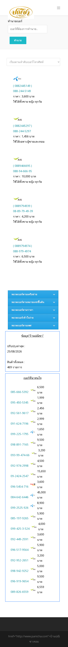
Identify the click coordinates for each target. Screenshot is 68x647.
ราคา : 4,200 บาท (24, 216)
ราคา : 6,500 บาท (24, 256)
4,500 (41, 461)
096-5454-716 (19, 486)
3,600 (41, 482)
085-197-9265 (19, 518)
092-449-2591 (19, 539)
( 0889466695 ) (22, 166)
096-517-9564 (19, 550)
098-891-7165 (19, 444)
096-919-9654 (19, 581)
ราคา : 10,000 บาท (24, 176)
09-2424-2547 (19, 476)
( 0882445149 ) (22, 86)
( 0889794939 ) (22, 206)
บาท (41, 389)
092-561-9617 (19, 413)
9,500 (41, 440)
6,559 (41, 587)
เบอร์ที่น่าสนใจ (32, 378)
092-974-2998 (19, 466)
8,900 (41, 503)
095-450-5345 (19, 402)
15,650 (41, 471)
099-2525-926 (19, 508)
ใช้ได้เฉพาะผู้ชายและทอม (29, 141)
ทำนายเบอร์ (15, 21)
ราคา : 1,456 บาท (24, 136)
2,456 (41, 408)
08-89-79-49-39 (23, 211)
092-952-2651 (19, 560)
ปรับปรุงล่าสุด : (16, 346)
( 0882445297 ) (22, 126)
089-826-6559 (19, 592)
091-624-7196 (19, 424)
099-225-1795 (19, 434)
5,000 (41, 566)
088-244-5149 (22, 91)
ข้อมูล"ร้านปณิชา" (32, 336)
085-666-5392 (19, 392)
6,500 (41, 387)
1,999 (41, 398)
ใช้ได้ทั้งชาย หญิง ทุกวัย (27, 101)
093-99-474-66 (20, 455)
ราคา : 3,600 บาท (24, 96)
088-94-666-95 (22, 171)
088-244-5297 (22, 131)
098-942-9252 (19, 571)
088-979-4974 (22, 251)
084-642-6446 (19, 497)
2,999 (41, 419)
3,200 (42, 450)
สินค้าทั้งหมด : (15, 362)
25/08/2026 (14, 351)
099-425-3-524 (20, 529)
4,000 (42, 524)
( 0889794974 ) (22, 246)
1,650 (41, 429)
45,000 (41, 492)
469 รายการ (14, 367)
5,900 (41, 513)
